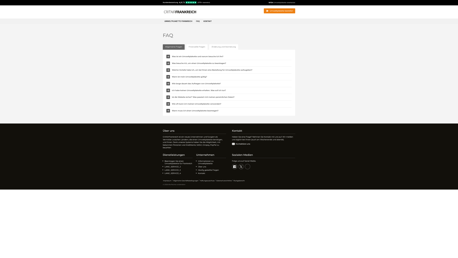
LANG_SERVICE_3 (173, 170)
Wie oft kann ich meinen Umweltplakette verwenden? (196, 104)
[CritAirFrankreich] (180, 12)
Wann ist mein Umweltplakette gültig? (189, 77)
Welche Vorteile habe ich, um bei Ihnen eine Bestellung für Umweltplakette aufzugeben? (212, 70)
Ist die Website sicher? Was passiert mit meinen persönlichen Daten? (203, 97)
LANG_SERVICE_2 (173, 167)
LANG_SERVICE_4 (173, 173)
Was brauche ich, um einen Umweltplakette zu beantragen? (199, 63)
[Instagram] (247, 166)
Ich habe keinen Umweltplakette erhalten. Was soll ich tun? (199, 90)
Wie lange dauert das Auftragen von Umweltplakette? (196, 83)
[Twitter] (241, 166)
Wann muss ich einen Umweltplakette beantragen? (195, 111)
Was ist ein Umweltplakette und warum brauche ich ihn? (197, 56)
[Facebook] (234, 166)
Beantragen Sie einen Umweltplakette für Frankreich (178, 162)
